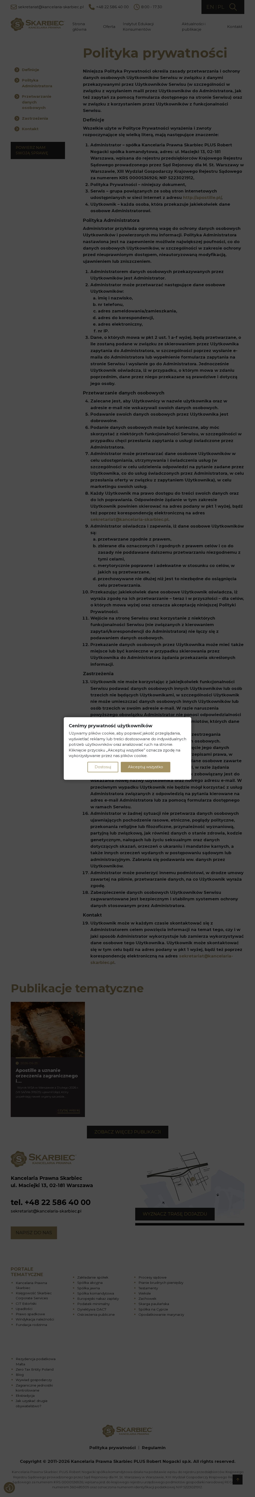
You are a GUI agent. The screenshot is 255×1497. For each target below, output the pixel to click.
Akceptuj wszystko (145, 766)
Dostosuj (103, 766)
